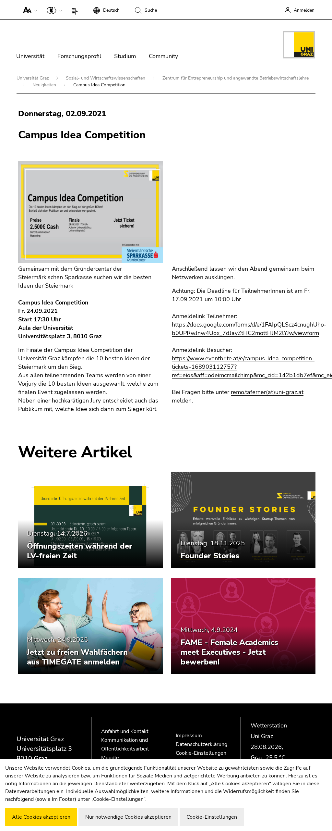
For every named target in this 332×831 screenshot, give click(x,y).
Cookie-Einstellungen (201, 753)
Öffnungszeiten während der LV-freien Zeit (79, 551)
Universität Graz (33, 78)
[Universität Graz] (299, 46)
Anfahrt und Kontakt (124, 731)
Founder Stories (210, 556)
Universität (30, 56)
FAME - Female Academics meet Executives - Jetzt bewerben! (229, 652)
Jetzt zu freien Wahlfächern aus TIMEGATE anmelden (77, 657)
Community (163, 56)
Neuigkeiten (44, 85)
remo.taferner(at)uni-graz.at (267, 392)
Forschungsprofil (79, 56)
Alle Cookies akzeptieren (41, 817)
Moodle (110, 757)
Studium (125, 56)
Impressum (189, 735)
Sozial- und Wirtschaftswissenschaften (106, 78)
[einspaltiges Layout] (76, 9)
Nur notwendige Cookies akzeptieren (128, 817)
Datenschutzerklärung (201, 744)
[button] (29, 9)
